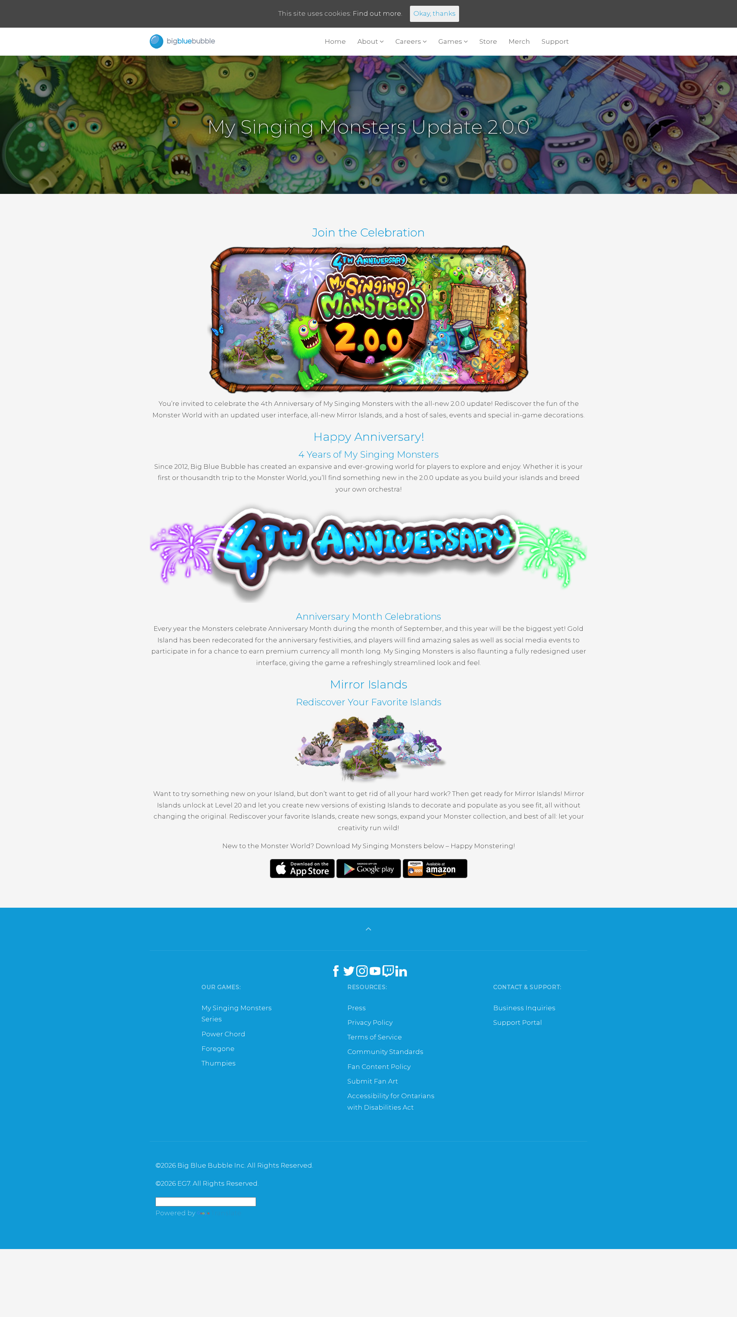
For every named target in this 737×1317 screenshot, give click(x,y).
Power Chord (223, 1034)
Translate (226, 1213)
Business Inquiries (524, 1008)
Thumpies (219, 1063)
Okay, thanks (434, 13)
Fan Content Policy (379, 1066)
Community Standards (385, 1052)
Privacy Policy (370, 1022)
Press (356, 1008)
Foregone (218, 1048)
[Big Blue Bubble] (182, 41)
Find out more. (377, 13)
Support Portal (517, 1022)
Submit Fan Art (372, 1081)
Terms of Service (374, 1037)
